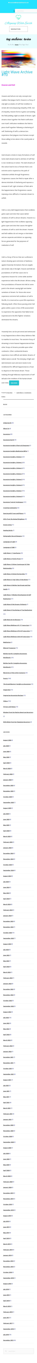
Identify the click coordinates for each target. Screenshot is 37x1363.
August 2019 (7, 1216)
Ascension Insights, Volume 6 (12, 485)
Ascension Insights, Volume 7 (12, 491)
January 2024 (7, 916)
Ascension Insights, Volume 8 (12, 496)
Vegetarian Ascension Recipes (13, 695)
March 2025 (7, 836)
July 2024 (6, 882)
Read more (14, 383)
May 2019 (6, 1233)
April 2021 (6, 1102)
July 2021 (6, 1085)
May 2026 (6, 757)
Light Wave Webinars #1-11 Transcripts (16, 625)
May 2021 (6, 1097)
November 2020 (8, 1131)
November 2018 (8, 1267)
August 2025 (7, 808)
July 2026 (6, 746)
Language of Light (9, 542)
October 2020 (7, 1136)
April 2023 (6, 967)
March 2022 (7, 1040)
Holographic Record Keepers (12, 536)
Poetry (3, 396)
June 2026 (6, 751)
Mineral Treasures (9, 648)
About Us (6, 428)
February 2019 (7, 1250)
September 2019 (8, 1210)
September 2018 (8, 1278)
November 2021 (8, 1063)
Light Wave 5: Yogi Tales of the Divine (15, 580)
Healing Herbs (8, 530)
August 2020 (7, 1148)
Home (16, 44)
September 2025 (8, 802)
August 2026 (7, 740)
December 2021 (8, 1057)
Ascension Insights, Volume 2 (12, 462)
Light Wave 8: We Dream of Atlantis (14, 604)
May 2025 (6, 825)
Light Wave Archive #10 (17, 73)
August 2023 (7, 944)
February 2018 (7, 1312)
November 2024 (8, 859)
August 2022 (7, 1012)
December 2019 (8, 1193)
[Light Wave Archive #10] (18, 59)
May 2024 (6, 893)
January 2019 (7, 1255)
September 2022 (8, 1006)
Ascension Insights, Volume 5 (12, 479)
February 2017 (7, 1323)
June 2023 (6, 955)
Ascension (6, 434)
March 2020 (7, 1176)
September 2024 (8, 870)
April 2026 (6, 763)
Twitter (18, 6)
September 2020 (8, 1142)
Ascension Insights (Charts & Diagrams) (16, 445)
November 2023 (8, 927)
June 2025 (6, 819)
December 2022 (8, 989)
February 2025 (7, 842)
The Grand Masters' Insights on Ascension (17, 684)
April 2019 (6, 1238)
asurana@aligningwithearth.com (19, 2)
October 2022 (7, 1001)
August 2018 (7, 1284)
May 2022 (6, 1029)
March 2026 (7, 768)
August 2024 (7, 876)
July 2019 (6, 1221)
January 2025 (7, 848)
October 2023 (7, 933)
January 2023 (7, 984)
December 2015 (8, 1340)
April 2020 (6, 1170)
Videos (5, 701)
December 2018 (8, 1261)
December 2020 (8, 1125)
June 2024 (6, 887)
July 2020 (6, 1153)
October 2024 (7, 865)
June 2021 (6, 1091)
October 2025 (7, 797)
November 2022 (8, 995)
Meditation (7, 642)
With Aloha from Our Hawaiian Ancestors (16, 722)
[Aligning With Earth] (18, 19)
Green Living (7, 525)
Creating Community (10, 508)
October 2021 (7, 1068)
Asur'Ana (9, 392)
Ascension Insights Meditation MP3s (15, 451)
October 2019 (7, 1204)
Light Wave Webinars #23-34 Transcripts (16, 637)
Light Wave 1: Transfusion (23, 392)
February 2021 (7, 1114)
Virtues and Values (9, 707)
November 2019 (8, 1199)
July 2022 (6, 1017)
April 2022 (6, 1034)
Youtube (21, 6)
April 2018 (6, 1301)
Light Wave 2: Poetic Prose (12, 559)
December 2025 (8, 785)
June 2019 (6, 1227)
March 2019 (7, 1244)
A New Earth (7, 423)
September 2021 (8, 1074)
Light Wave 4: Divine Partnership (14, 574)
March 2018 (7, 1306)
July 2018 (6, 1289)
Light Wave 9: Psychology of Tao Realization (17, 610)
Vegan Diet (6, 690)
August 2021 (7, 1080)
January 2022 (7, 1051)
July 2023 (6, 950)
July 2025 (6, 814)
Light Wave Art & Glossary (11, 620)
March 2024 (7, 904)
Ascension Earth (8, 440)
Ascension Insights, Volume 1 (12, 457)
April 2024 (6, 899)
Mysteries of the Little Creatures (14, 673)
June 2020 (6, 1159)
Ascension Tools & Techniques (13, 502)
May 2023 (6, 961)
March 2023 (7, 972)
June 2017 (6, 1318)
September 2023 (8, 938)
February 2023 (7, 978)
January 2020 (7, 1187)
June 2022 (6, 1023)
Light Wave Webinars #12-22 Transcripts (16, 631)
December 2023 (8, 921)
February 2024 (7, 910)
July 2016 (6, 1335)
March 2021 (7, 1108)
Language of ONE (9, 547)
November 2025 (8, 791)
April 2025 (6, 831)
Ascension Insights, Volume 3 (12, 468)
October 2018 (7, 1272)
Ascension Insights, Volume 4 (12, 474)
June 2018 (6, 1295)
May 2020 (6, 1165)
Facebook (15, 6)
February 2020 (7, 1182)
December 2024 (8, 853)
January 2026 (7, 780)
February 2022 (7, 1046)
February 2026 (7, 774)
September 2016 (8, 1329)
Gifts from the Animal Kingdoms (13, 519)
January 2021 (7, 1119)
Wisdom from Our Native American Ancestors (18, 712)
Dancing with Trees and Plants (13, 513)
